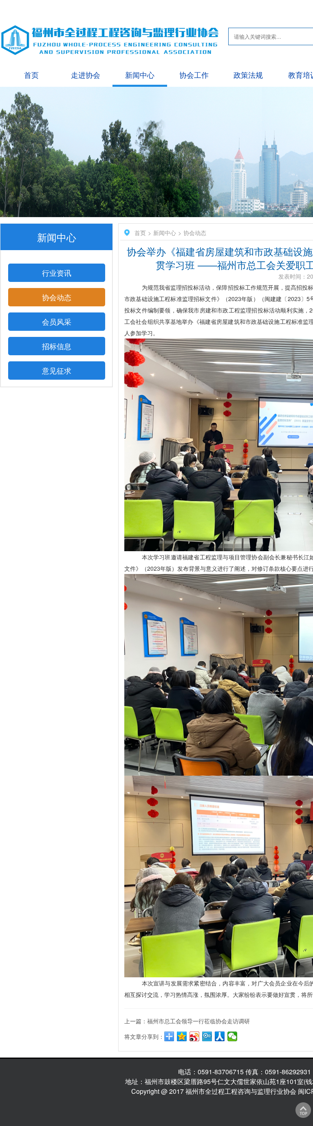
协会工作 (194, 74)
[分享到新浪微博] (195, 1036)
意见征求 (56, 370)
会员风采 (56, 321)
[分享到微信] (232, 1036)
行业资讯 (56, 272)
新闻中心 (139, 74)
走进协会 (85, 74)
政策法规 (248, 74)
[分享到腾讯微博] (207, 1036)
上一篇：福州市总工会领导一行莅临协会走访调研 (187, 1021)
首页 (31, 74)
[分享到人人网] (220, 1036)
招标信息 (56, 346)
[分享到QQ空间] (182, 1036)
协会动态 (56, 297)
